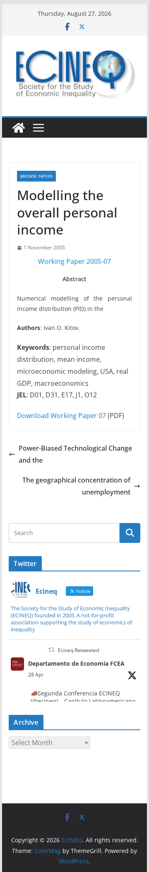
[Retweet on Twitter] (51, 650)
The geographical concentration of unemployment (76, 486)
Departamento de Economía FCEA (76, 663)
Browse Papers (36, 176)
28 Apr (35, 674)
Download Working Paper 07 (61, 415)
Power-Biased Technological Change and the (75, 454)
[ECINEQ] (19, 128)
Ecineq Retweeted (78, 650)
